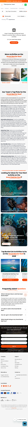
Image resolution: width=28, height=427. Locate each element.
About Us (2, 359)
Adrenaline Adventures (7, 119)
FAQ (15, 361)
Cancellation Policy (4, 366)
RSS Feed (16, 366)
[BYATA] (2, 400)
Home (2, 8)
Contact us (14, 42)
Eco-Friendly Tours (6, 144)
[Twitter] (4, 386)
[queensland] (14, 400)
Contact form (17, 378)
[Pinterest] (6, 386)
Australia (7, 8)
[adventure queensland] (8, 400)
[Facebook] (1, 386)
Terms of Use (3, 367)
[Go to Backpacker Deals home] (9, 5)
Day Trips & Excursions (11, 11)
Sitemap (16, 367)
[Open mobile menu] (2, 5)
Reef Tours (4, 105)
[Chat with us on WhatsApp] (25, 5)
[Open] (26, 343)
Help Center (17, 362)
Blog (1, 362)
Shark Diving (21, 8)
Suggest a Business (4, 375)
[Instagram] (8, 386)
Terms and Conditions (16, 349)
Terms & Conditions (4, 361)
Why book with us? (18, 359)
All (2, 11)
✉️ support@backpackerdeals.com (21, 375)
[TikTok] (10, 386)
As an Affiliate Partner (5, 376)
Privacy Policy (24, 349)
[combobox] (13, 343)
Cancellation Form (18, 364)
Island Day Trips (5, 130)
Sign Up (14, 346)
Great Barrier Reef (13, 8)
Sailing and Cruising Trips (7, 156)
